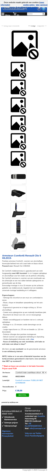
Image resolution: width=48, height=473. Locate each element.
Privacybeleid (7, 436)
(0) (17, 15)
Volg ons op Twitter (33, 433)
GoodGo (41, 416)
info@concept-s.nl (37, 428)
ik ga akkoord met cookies (27, 7)
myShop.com (14, 402)
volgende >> (41, 25)
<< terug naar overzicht (10, 25)
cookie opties (29, 5)
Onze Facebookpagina (34, 436)
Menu (8, 15)
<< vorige (32, 25)
